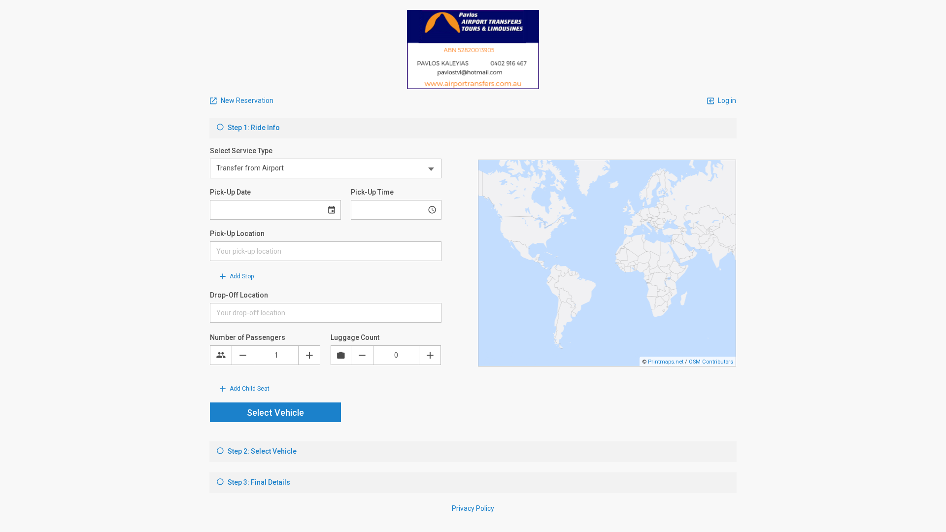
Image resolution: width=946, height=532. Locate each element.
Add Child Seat (249, 388)
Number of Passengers (247, 337)
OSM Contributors (711, 362)
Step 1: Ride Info (253, 128)
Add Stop (241, 276)
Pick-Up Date (230, 192)
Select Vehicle (275, 412)
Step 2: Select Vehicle (261, 451)
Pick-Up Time (372, 192)
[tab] (473, 128)
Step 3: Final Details (258, 482)
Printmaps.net (665, 362)
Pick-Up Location (237, 233)
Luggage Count (355, 337)
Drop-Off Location (239, 295)
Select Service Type (241, 151)
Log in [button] (726, 100)
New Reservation (246, 100)
